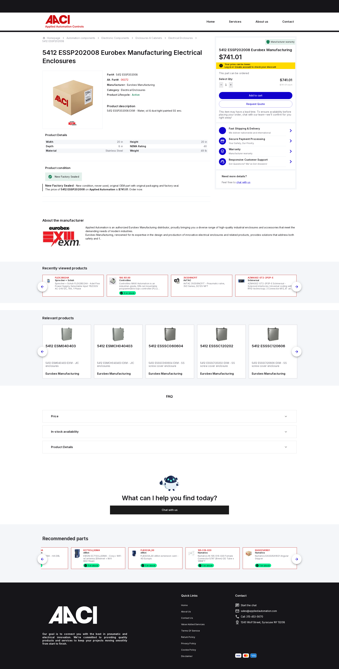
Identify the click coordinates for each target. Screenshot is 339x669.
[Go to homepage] (84, 615)
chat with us (243, 182)
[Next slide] (297, 287)
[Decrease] (221, 85)
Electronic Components (115, 37)
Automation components (81, 37)
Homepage (53, 37)
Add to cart (255, 95)
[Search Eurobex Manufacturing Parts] (61, 246)
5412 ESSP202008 (53, 41)
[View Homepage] (64, 21)
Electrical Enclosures (180, 37)
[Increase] (231, 85)
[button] (255, 131)
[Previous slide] (42, 287)
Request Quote (255, 103)
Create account (243, 66)
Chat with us (169, 510)
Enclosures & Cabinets (149, 37)
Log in (228, 66)
